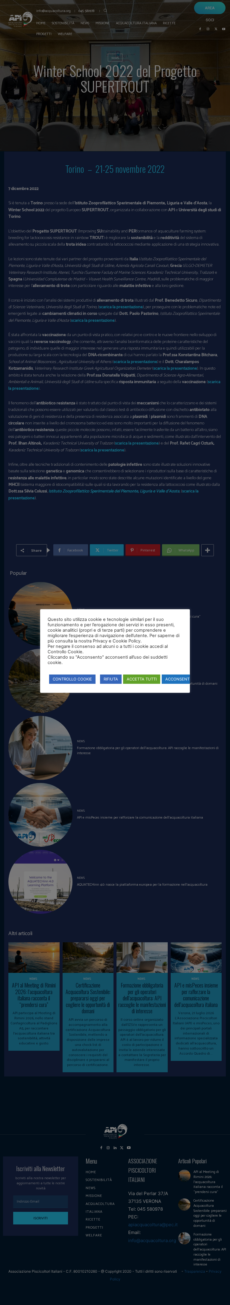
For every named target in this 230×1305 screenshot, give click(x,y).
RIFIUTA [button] (111, 679)
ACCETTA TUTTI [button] (142, 679)
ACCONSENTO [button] (179, 679)
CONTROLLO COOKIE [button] (72, 679)
